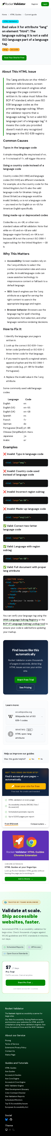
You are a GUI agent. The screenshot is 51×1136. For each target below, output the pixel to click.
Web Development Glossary (17, 1089)
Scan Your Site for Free (14, 57)
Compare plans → (38, 824)
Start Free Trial (25, 679)
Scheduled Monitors (13, 1100)
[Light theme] (10, 1129)
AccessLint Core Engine (15, 1082)
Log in (45, 4)
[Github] (11, 1119)
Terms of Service (12, 1044)
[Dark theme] (13, 1129)
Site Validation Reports (15, 1096)
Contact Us (10, 1051)
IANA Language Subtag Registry (20, 619)
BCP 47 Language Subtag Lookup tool (24, 623)
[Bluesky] (6, 1119)
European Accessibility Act (16, 1107)
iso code (14, 49)
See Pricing (25, 687)
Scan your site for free (27, 786)
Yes (31, 759)
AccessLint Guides (13, 1075)
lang (5, 49)
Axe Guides (10, 1071)
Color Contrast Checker (15, 1093)
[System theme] (6, 1129)
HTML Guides (15, 14)
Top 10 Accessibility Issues (16, 1103)
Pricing (8, 1040)
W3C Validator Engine (14, 1086)
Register (35, 4)
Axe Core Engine (12, 1078)
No (40, 759)
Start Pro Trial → (25, 982)
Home (4, 14)
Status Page (10, 1055)
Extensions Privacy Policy (15, 1047)
